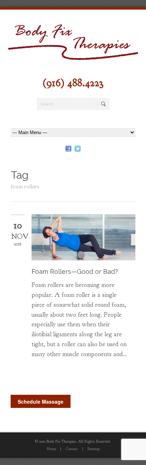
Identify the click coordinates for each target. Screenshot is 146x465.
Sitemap (94, 448)
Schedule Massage (40, 401)
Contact (72, 448)
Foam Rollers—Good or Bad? (75, 271)
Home (51, 448)
